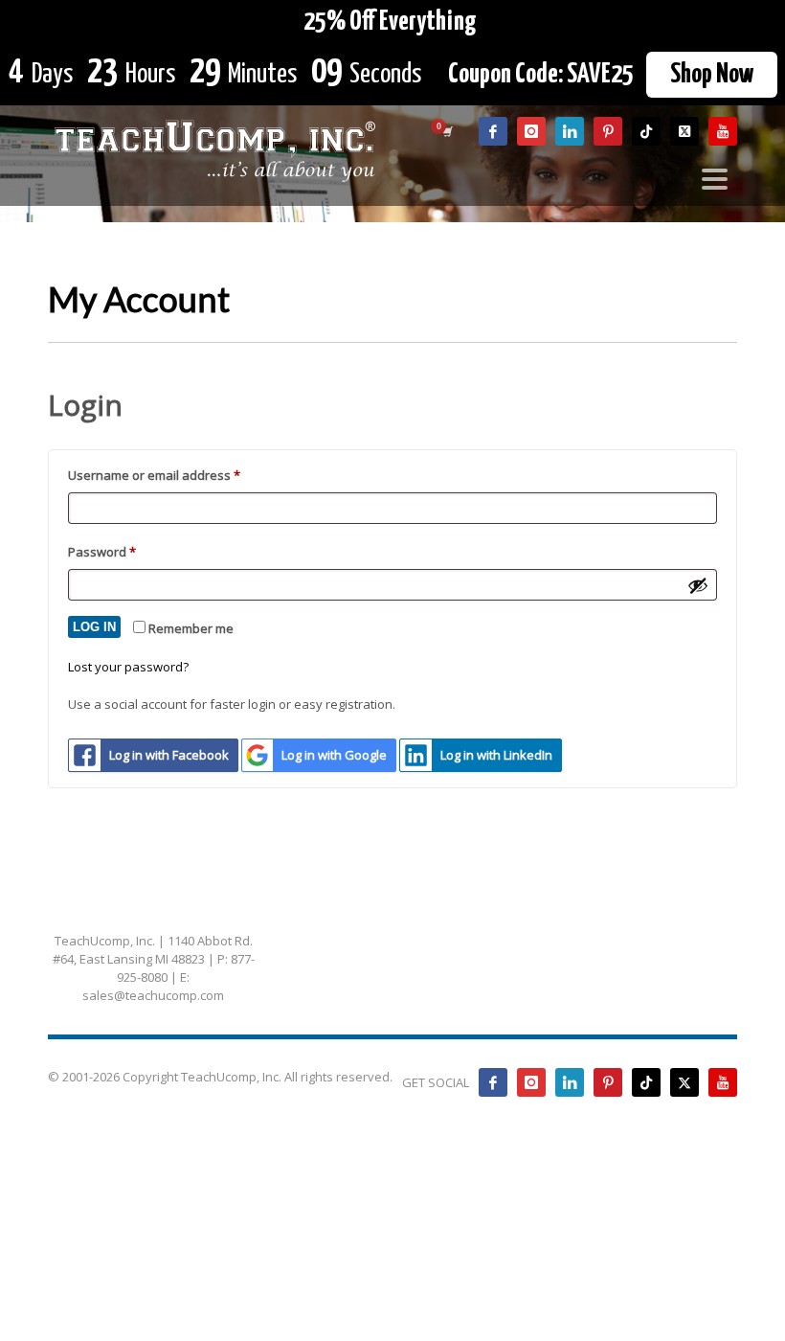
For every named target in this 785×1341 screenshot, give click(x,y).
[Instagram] (531, 131)
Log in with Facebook (169, 754)
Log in (94, 627)
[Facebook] (493, 131)
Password (128, 551)
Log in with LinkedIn (496, 754)
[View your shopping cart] (446, 131)
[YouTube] (722, 131)
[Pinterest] (608, 131)
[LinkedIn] (569, 131)
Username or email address (180, 475)
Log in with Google (334, 754)
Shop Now (711, 74)
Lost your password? (128, 666)
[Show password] (697, 585)
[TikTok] (646, 131)
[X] (684, 131)
